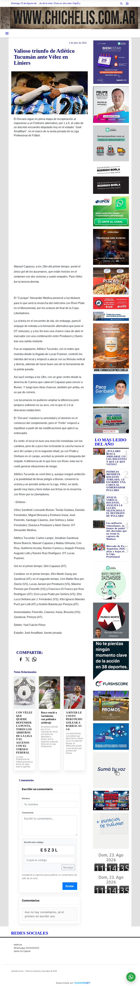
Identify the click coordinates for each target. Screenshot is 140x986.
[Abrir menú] (7, 33)
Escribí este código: (34, 842)
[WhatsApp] (127, 3)
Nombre (26, 798)
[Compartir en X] (27, 659)
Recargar (68, 867)
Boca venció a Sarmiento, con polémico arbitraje (49, 717)
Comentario (27, 812)
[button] (121, 3)
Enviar (70, 886)
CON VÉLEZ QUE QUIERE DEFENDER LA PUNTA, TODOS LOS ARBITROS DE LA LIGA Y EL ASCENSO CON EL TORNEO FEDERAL (24, 732)
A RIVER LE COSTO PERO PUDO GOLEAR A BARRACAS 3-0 (74, 721)
